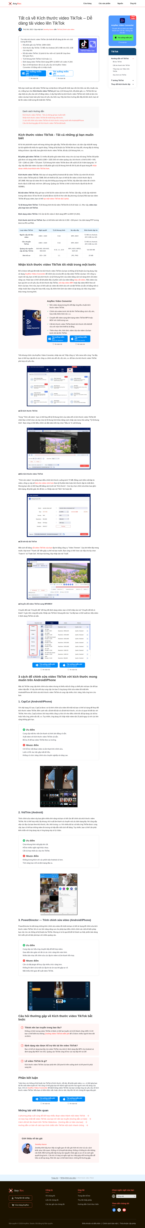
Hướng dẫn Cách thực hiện (88, 1204)
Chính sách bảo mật (110, 1223)
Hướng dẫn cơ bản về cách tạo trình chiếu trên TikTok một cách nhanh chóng (51, 1125)
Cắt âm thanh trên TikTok (121, 65)
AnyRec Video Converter (35, 274)
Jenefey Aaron (48, 29)
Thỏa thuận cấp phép (128, 1223)
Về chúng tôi (50, 1196)
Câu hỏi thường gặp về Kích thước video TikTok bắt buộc (44, 123)
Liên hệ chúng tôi (52, 1200)
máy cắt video (79, 280)
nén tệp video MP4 (66, 283)
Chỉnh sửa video (68, 29)
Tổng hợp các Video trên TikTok (121, 70)
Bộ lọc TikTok (117, 62)
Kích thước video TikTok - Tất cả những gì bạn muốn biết (44, 115)
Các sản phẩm (104, 3)
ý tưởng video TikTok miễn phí (57, 1034)
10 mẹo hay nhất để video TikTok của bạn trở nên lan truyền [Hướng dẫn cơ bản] (52, 1119)
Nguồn (120, 3)
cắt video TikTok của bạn (42, 548)
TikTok (59, 29)
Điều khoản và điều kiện (91, 1223)
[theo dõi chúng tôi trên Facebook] (114, 1210)
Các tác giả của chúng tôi (55, 1204)
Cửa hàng (87, 3)
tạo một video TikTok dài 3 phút (56, 199)
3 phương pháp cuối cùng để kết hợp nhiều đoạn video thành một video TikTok (51, 1116)
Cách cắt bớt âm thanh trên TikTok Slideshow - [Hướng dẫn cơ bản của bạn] (50, 1122)
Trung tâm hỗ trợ (84, 1196)
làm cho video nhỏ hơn (44, 483)
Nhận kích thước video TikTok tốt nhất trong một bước (43, 118)
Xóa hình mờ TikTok (119, 75)
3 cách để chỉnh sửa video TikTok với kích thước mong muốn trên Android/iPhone (53, 120)
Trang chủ (54, 1178)
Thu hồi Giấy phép (85, 1200)
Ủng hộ (133, 3)
